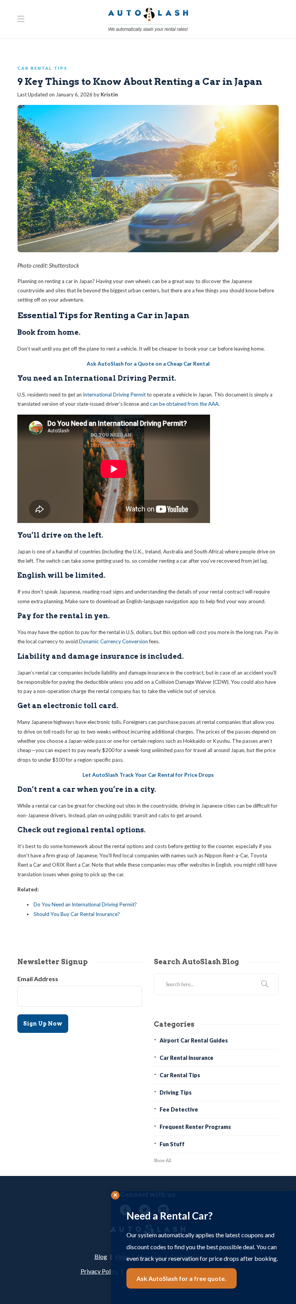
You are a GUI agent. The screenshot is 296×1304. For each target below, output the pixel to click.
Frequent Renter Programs (195, 1126)
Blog (100, 1256)
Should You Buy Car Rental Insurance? (77, 914)
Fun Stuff (172, 1144)
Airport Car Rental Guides (194, 1040)
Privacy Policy (99, 1271)
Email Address (37, 978)
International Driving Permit (114, 394)
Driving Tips (176, 1092)
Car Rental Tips (42, 68)
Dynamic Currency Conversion (113, 641)
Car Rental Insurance (187, 1057)
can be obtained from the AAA (184, 404)
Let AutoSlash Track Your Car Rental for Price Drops (148, 775)
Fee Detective (179, 1109)
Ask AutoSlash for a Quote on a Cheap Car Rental (148, 364)
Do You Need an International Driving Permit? (85, 904)
